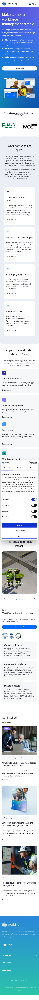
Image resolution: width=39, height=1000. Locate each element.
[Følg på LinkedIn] (4, 944)
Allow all (19, 525)
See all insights (7, 722)
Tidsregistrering (11, 758)
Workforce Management (25, 758)
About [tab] (32, 468)
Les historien (11, 588)
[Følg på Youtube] (10, 944)
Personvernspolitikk (22, 988)
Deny (19, 536)
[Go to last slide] (4, 598)
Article (7, 728)
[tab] (16, 599)
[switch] (34, 505)
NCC (9, 575)
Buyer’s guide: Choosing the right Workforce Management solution (17, 824)
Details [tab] (19, 468)
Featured (5, 878)
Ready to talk (19, 627)
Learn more (10, 220)
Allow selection (19, 530)
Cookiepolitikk (9, 988)
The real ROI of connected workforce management (19, 884)
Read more (5, 779)
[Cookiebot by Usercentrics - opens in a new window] (28, 462)
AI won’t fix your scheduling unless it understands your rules (19, 764)
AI (3, 758)
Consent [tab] (7, 468)
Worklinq (26, 980)
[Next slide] (34, 598)
